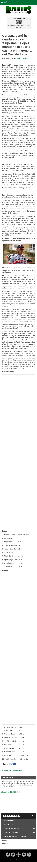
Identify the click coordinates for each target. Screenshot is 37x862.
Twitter (13, 854)
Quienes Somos (15, 860)
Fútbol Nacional (11, 829)
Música (5, 844)
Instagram (18, 854)
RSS (24, 854)
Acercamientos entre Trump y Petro (18, 25)
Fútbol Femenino (11, 833)
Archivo (24, 860)
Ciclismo (18, 58)
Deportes (25, 58)
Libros (4, 841)
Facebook (8, 854)
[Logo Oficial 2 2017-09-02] (18, 801)
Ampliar (18, 27)
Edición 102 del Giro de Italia (13, 770)
